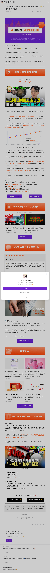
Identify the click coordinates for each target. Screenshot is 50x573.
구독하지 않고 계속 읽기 (25, 292)
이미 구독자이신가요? (25, 297)
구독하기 (25, 288)
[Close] (46, 274)
